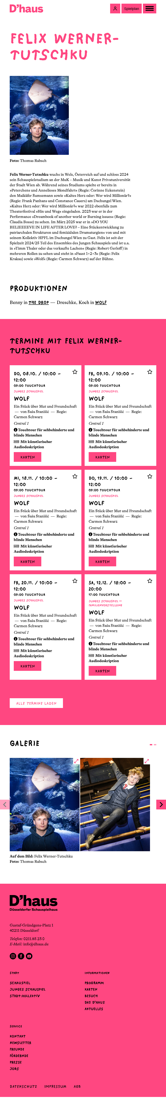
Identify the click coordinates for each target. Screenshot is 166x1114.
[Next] (161, 804)
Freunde (17, 1049)
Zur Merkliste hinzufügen (74, 371)
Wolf (101, 302)
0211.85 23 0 (34, 939)
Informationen (97, 973)
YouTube (29, 956)
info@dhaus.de (36, 944)
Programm (94, 982)
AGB (77, 1086)
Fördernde (19, 1055)
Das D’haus (95, 1002)
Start (14, 973)
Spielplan (131, 9)
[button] (115, 8)
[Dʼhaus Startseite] (26, 8)
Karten (27, 457)
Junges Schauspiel (27, 989)
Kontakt (18, 1036)
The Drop (39, 302)
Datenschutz (23, 1086)
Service (16, 1026)
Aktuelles (94, 1008)
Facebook (21, 956)
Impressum (55, 1086)
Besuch (91, 995)
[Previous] (5, 804)
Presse (16, 1062)
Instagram (13, 956)
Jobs (14, 1068)
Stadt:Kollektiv (25, 995)
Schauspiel (20, 982)
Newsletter (20, 1042)
